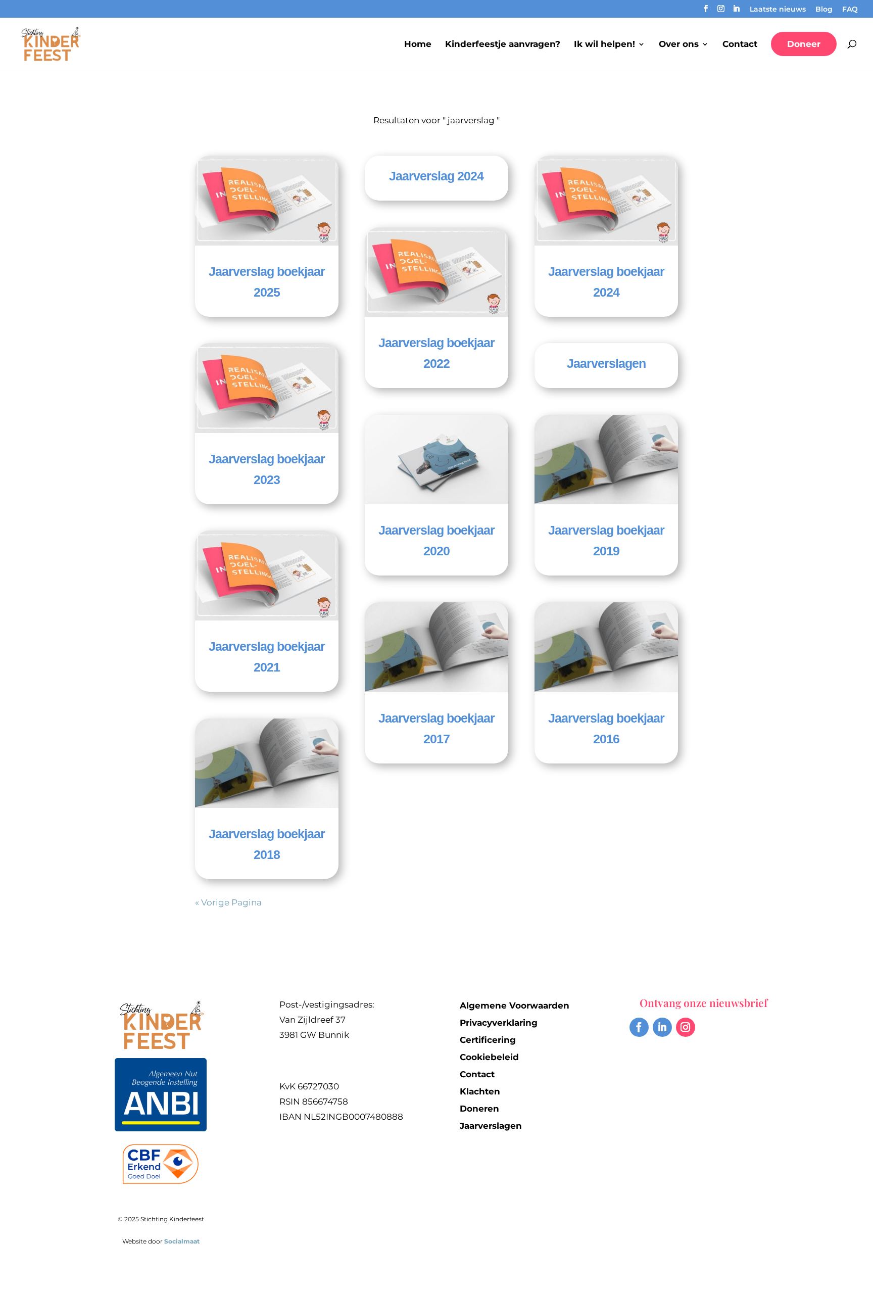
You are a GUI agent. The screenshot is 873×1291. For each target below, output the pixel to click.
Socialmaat (182, 1241)
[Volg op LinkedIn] (662, 1027)
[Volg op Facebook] (639, 1027)
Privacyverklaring (499, 1023)
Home (417, 44)
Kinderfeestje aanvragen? (502, 44)
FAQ (850, 10)
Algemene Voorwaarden (514, 1005)
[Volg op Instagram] (685, 1027)
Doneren (479, 1109)
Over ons (679, 44)
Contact (739, 44)
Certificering (488, 1040)
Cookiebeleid (489, 1057)
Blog (824, 10)
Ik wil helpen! (604, 44)
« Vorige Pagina (228, 902)
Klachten (480, 1091)
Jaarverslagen (606, 363)
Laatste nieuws (778, 10)
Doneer (803, 44)
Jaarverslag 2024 (436, 176)
